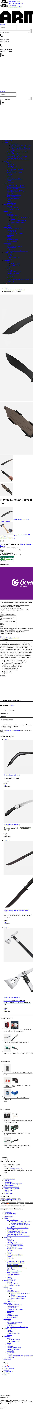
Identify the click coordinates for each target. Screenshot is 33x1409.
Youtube (8, 1199)
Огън (8, 268)
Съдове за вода (15, 265)
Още (5, 785)
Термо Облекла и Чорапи (14, 172)
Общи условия (8, 1190)
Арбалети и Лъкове (9, 252)
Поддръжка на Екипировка (15, 169)
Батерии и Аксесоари (13, 209)
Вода (8, 262)
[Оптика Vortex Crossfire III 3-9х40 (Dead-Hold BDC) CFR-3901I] (18, 1141)
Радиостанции (11, 231)
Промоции (7, 1366)
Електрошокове (11, 247)
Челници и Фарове (12, 207)
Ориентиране (11, 276)
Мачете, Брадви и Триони (14, 190)
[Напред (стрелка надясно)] (2, 1408)
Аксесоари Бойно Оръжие (15, 158)
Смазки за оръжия (12, 153)
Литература (10, 1357)
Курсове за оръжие (9, 1179)
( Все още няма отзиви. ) (7, 538)
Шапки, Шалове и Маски (14, 179)
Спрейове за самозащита (14, 246)
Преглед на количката (6, 1209)
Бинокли (9, 223)
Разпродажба (7, 283)
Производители (8, 1182)
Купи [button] (6, 835)
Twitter (8, 638)
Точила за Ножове (12, 188)
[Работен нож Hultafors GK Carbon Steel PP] (18, 1048)
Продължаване (18, 1209)
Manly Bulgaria (11, 1279)
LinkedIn (12, 638)
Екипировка (7, 161)
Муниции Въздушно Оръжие (19, 147)
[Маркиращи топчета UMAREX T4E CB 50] (18, 1093)
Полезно (6, 1180)
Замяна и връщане (9, 1185)
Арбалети (10, 255)
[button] (1, 9)
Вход (5, 1374)
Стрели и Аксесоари (13, 257)
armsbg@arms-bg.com (16, 1168)
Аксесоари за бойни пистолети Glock (18, 160)
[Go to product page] (18, 807)
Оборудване (7, 227)
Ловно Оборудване (12, 230)
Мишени (9, 238)
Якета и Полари (12, 166)
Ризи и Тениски (12, 171)
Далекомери (10, 1301)
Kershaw (12, 705)
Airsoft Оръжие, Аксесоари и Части (17, 152)
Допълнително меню (10, 1213)
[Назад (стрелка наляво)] (0, 1408)
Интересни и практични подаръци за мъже (20, 279)
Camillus (9, 201)
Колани (9, 176)
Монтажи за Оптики (13, 215)
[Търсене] (31, 31)
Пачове (9, 180)
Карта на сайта (8, 1193)
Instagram (14, 1199)
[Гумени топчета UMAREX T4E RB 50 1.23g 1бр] (18, 1068)
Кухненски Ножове (13, 196)
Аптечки (9, 278)
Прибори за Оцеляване (14, 271)
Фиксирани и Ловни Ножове (16, 187)
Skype (19, 1199)
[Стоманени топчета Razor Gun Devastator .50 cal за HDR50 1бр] (18, 1081)
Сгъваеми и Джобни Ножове (15, 185)
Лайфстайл (10, 275)
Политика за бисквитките (11, 1187)
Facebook (2, 638)
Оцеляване (7, 260)
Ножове (6, 183)
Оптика (6, 211)
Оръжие (6, 142)
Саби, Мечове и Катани (14, 195)
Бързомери (10, 214)
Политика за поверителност (12, 1188)
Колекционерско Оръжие (14, 155)
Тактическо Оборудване (14, 228)
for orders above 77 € (15, 6)
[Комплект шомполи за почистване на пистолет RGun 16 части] (18, 1116)
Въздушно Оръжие (12, 144)
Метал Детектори (12, 241)
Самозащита (7, 243)
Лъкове (9, 254)
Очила (9, 177)
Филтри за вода (15, 263)
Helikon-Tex (10, 182)
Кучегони (10, 249)
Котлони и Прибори (13, 273)
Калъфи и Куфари (12, 239)
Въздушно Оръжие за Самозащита (21, 145)
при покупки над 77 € (16, 2)
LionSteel (9, 199)
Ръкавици (10, 174)
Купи (2, 551)
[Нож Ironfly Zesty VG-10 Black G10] (18, 1038)
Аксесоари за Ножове (13, 198)
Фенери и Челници (9, 204)
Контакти (6, 1191)
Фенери (9, 206)
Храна (9, 267)
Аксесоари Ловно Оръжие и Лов (17, 156)
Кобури (9, 236)
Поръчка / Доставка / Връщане (13, 1183)
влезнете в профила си (13, 730)
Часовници (10, 235)
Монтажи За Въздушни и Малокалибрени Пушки (18, 221)
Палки (9, 244)
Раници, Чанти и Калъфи (14, 168)
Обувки (9, 163)
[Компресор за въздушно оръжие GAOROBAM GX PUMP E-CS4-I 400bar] (18, 1025)
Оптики (9, 212)
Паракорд (10, 270)
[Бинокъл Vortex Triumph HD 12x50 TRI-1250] (18, 1128)
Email (17, 638)
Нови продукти (8, 1216)
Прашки (9, 1335)
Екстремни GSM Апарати (15, 233)
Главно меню (7, 1212)
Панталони (10, 164)
